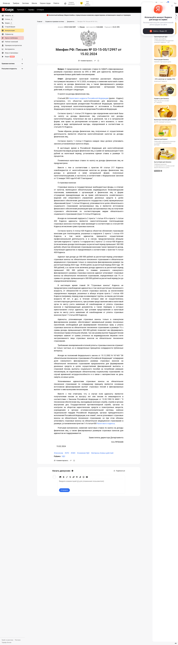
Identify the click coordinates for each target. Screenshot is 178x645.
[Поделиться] (95, 60)
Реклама (17, 640)
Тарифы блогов (6, 642)
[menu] (13, 36)
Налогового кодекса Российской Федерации (88, 98)
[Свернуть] (175, 643)
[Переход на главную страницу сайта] (8, 10)
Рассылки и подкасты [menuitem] (9, 68)
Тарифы (31, 10)
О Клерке (40, 10)
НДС (63, 456)
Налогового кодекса (106, 423)
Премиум (20, 10)
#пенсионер (58, 453)
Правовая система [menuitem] (8, 63)
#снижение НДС (83, 453)
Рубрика (57, 456)
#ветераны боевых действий (102, 453)
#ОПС (67, 453)
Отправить (64, 490)
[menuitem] (12, 15)
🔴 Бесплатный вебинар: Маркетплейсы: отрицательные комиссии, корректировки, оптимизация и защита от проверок (89, 15)
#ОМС (73, 453)
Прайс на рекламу (7, 640)
